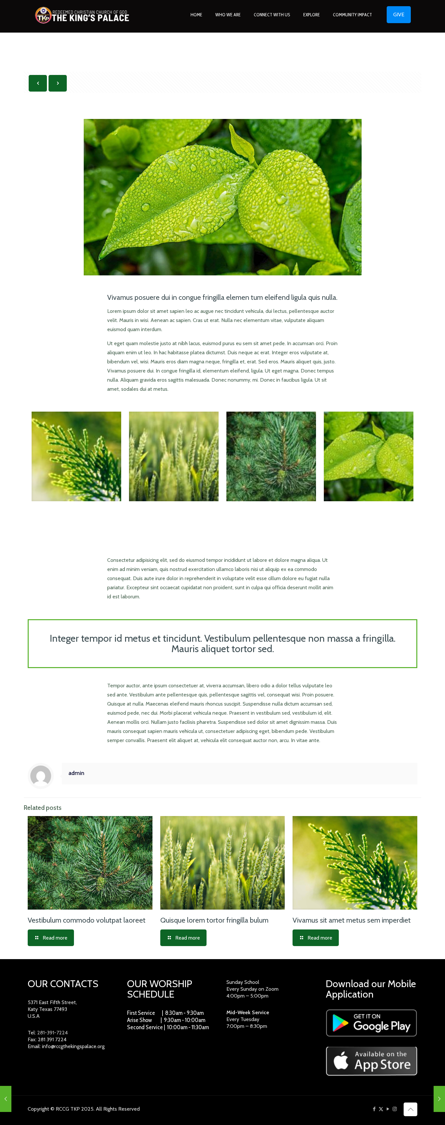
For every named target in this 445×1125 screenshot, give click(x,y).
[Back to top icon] (410, 1109)
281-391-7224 (52, 1033)
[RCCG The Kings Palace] (82, 14)
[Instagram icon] (394, 1109)
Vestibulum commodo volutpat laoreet (87, 920)
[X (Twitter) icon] (381, 1109)
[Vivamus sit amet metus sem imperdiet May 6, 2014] (439, 1099)
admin (76, 772)
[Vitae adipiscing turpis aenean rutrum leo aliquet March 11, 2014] (5, 1099)
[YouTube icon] (387, 1109)
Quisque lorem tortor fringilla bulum (214, 920)
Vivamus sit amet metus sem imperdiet (352, 920)
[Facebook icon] (374, 1109)
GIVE (398, 14)
